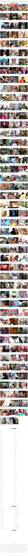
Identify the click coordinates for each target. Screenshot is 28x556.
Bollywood (2, 458)
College (1, 467)
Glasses (1, 494)
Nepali (15, 449)
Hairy (1, 498)
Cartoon (1, 461)
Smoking (16, 477)
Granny (1, 497)
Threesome (16, 495)
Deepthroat (2, 474)
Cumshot (2, 473)
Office (15, 452)
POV (15, 456)
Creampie (2, 470)
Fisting (1, 489)
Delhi (1, 476)
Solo (15, 480)
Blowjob (1, 456)
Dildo (1, 479)
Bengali (1, 446)
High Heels (2, 504)
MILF (15, 440)
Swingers (16, 489)
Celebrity (2, 464)
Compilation (2, 468)
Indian (15, 434)
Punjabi (15, 470)
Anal (1, 431)
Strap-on (16, 488)
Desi (1, 477)
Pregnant (16, 467)
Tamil (15, 491)
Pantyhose (16, 461)
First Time (2, 488)
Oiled (15, 453)
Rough (15, 473)
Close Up (2, 465)
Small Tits (16, 476)
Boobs (1, 459)
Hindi (15, 431)
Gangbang (2, 492)
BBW (1, 440)
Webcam (16, 501)
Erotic (1, 483)
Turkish (15, 497)
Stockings (16, 486)
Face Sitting (2, 485)
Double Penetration (3, 480)
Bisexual (1, 453)
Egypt (1, 482)
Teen (15, 492)
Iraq (15, 437)
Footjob (1, 491)
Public (15, 468)
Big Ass (1, 449)
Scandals (16, 474)
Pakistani (16, 458)
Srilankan (16, 485)
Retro (15, 471)
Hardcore (2, 501)
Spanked (16, 482)
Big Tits (1, 452)
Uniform (16, 498)
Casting (1, 462)
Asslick (1, 437)
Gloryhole (2, 495)
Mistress (16, 446)
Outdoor (16, 455)
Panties (15, 459)
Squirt (15, 483)
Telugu (15, 494)
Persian (15, 462)
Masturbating (16, 443)
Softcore (16, 479)
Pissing (15, 464)
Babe (1, 443)
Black (1, 455)
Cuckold (1, 471)
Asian (1, 434)
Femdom (2, 486)
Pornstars (16, 465)
